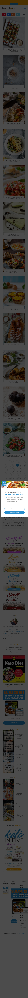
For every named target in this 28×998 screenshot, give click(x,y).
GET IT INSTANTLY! (15, 512)
